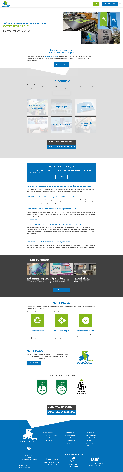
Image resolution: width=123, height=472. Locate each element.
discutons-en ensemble (61, 147)
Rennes (50, 56)
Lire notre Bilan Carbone (33, 219)
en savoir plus (61, 176)
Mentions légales (23, 465)
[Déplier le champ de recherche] (96, 4)
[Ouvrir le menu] (120, 4)
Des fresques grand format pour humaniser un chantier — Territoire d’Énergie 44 (38, 280)
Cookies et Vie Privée (24, 467)
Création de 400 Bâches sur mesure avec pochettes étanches (59, 280)
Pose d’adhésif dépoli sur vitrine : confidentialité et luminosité (83, 280)
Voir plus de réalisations (61, 290)
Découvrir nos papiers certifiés (35, 237)
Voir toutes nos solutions (61, 93)
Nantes (46, 56)
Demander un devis (110, 3)
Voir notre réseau (33, 362)
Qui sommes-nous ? (61, 64)
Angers (56, 56)
